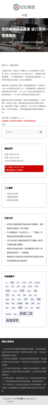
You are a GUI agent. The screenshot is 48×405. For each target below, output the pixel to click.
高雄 (15, 314)
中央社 (24, 282)
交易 (12, 286)
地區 (35, 291)
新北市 (19, 299)
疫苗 (7, 308)
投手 (7, 299)
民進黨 (20, 303)
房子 (35, 295)
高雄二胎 (26, 313)
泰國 (26, 303)
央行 (7, 295)
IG (6, 282)
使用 (18, 286)
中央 (18, 282)
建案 (24, 295)
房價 (30, 295)
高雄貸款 (12, 320)
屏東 (19, 295)
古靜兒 (30, 286)
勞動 (24, 286)
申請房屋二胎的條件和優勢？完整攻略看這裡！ (19, 121)
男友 (38, 303)
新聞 (3, 124)
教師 (13, 299)
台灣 (22, 291)
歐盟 (13, 303)
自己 (26, 308)
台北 (8, 291)
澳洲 (32, 303)
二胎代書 (37, 282)
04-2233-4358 (14, 158)
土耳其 (29, 291)
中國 (12, 282)
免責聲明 (10, 402)
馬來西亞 (8, 314)
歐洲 (7, 303)
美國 (20, 308)
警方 (32, 308)
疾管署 (13, 308)
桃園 (38, 299)
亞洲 (7, 286)
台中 (36, 286)
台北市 (15, 291)
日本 (32, 299)
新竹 (25, 299)
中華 (30, 282)
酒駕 (37, 308)
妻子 (13, 295)
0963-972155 (14, 154)
